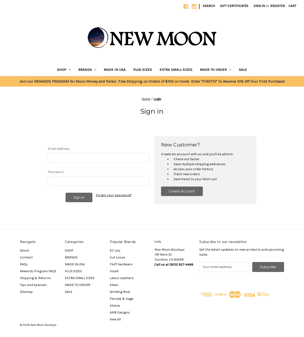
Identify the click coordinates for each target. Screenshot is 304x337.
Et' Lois (115, 250)
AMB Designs (120, 312)
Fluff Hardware (121, 264)
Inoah (114, 271)
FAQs (24, 264)
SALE (243, 69)
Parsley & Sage (121, 299)
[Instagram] (194, 6)
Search (209, 6)
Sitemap (26, 292)
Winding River (120, 292)
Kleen (114, 285)
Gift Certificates (234, 6)
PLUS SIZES (142, 69)
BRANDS (85, 69)
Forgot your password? (114, 195)
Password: (56, 172)
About (24, 250)
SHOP (61, 69)
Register (277, 6)
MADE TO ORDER (213, 69)
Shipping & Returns (35, 278)
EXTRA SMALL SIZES (176, 69)
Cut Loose (117, 257)
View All (115, 319)
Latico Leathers (122, 278)
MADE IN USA (115, 69)
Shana (115, 306)
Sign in (259, 6)
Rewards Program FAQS (38, 271)
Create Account (182, 191)
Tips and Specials (33, 285)
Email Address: (59, 149)
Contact (26, 257)
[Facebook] (185, 6)
